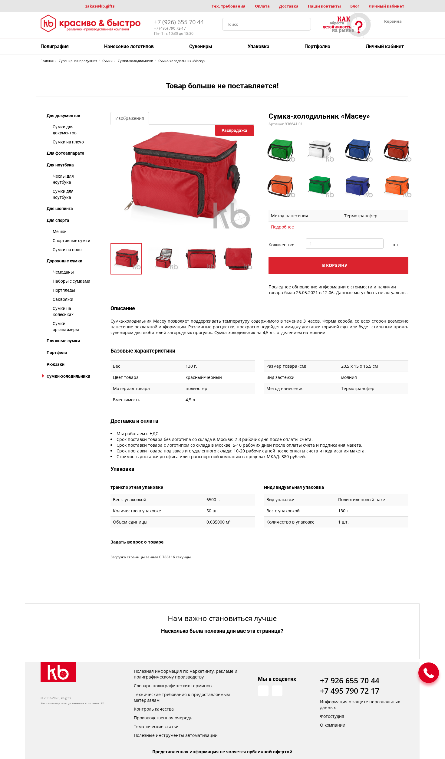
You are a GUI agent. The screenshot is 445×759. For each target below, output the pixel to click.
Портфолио (317, 46)
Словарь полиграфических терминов (173, 685)
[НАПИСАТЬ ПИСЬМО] (428, 672)
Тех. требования (229, 6)
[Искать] (304, 24)
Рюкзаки (55, 364)
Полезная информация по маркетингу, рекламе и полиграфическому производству (185, 674)
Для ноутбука (60, 165)
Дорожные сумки (64, 260)
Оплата (262, 6)
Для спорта (58, 220)
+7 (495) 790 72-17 (170, 28)
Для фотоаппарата (65, 153)
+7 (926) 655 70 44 (179, 22)
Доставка (288, 6)
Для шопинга (60, 208)
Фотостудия (332, 716)
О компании (332, 725)
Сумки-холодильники (68, 376)
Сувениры (200, 46)
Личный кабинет (386, 6)
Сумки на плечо (68, 142)
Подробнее (282, 227)
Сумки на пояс (67, 249)
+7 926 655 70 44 (349, 680)
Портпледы (64, 290)
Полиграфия (55, 46)
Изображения (129, 118)
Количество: (281, 245)
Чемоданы (63, 272)
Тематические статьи (156, 726)
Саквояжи (63, 299)
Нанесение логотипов (129, 46)
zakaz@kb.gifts (99, 6)
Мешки (60, 231)
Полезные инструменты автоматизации (176, 735)
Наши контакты (324, 6)
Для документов (63, 115)
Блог (354, 6)
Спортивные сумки (71, 240)
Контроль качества (154, 709)
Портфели (57, 352)
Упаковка (258, 46)
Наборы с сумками (71, 281)
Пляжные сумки (63, 340)
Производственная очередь (163, 718)
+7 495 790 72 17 (349, 690)
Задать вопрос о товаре (136, 542)
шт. (396, 245)
